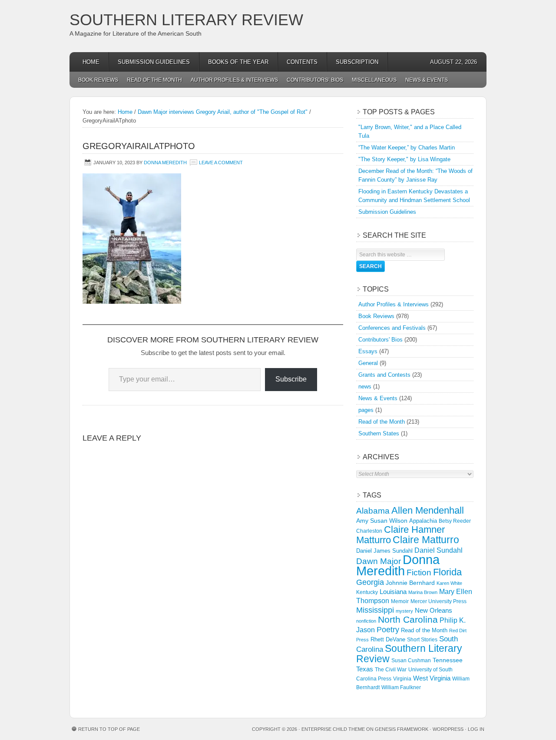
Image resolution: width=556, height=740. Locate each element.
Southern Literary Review (186, 20)
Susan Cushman (411, 660)
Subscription (357, 62)
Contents (302, 62)
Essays (367, 351)
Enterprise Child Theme (333, 729)
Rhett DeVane (388, 639)
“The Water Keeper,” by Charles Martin (406, 147)
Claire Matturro (426, 539)
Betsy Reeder (455, 521)
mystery (404, 611)
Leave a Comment (221, 162)
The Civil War (391, 670)
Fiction (419, 572)
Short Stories (422, 640)
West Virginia (431, 678)
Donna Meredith (165, 162)
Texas (364, 669)
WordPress (448, 729)
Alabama (373, 510)
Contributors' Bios (380, 339)
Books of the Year (238, 62)
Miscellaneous (374, 80)
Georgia (370, 582)
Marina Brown (422, 592)
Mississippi (375, 610)
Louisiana (393, 591)
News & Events (426, 80)
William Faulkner (401, 687)
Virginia (402, 678)
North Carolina (408, 619)
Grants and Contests (384, 375)
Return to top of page (109, 729)
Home (91, 62)
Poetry (388, 629)
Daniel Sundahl (438, 550)
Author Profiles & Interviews (234, 80)
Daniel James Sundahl (384, 551)
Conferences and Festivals (392, 328)
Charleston (369, 531)
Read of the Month (154, 80)
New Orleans (433, 610)
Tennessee (448, 660)
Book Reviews (98, 80)
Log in (476, 729)
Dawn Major (378, 561)
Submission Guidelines (154, 62)
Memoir (400, 601)
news (364, 386)
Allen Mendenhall (427, 510)
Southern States (378, 433)
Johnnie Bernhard (410, 582)
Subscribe (291, 379)
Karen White (449, 583)
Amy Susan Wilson (381, 520)
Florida (447, 572)
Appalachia (423, 521)
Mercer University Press (438, 601)
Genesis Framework (401, 729)
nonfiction (366, 621)
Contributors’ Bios (315, 80)
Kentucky (367, 592)
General (368, 363)
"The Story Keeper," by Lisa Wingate (404, 159)
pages (366, 410)
